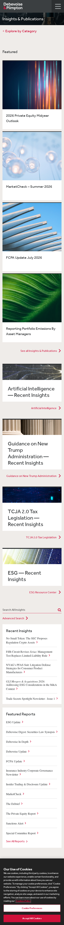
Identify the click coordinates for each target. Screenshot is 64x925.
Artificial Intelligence (44, 408)
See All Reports (15, 841)
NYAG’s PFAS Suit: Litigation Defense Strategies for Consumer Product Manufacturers (28, 668)
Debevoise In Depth (17, 741)
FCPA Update (14, 761)
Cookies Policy (23, 900)
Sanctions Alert (14, 823)
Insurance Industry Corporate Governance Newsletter (29, 772)
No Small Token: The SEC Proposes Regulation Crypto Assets (26, 640)
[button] (58, 6)
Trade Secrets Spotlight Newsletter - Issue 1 (30, 698)
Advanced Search (13, 618)
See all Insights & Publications (38, 351)
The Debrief (13, 804)
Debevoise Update (16, 751)
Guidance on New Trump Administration (31, 476)
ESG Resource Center (43, 592)
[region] (32, 891)
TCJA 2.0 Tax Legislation (41, 537)
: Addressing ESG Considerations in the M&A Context (31, 684)
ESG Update (13, 722)
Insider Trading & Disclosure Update (26, 784)
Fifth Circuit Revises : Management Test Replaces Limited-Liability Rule (29, 653)
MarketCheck (13, 794)
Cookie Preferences (32, 908)
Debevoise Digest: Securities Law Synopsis (30, 732)
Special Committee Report (21, 833)
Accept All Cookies (31, 918)
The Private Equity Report (21, 813)
